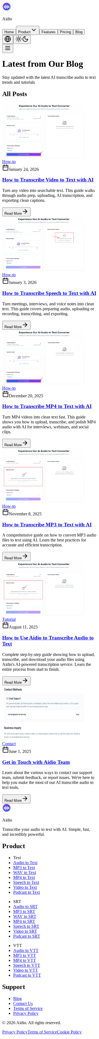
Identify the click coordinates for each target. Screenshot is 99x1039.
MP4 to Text (24, 877)
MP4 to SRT (24, 921)
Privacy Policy (25, 1013)
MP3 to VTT (24, 955)
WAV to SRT (24, 916)
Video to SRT (25, 931)
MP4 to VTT (24, 960)
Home (9, 32)
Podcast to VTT (27, 975)
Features (49, 32)
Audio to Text (25, 862)
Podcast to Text (26, 892)
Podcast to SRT (26, 936)
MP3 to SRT (24, 911)
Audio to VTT (25, 950)
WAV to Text (24, 872)
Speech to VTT (26, 965)
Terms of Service (28, 1008)
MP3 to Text (24, 867)
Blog (78, 32)
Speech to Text (26, 882)
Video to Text (25, 887)
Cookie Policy (69, 1032)
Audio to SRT (25, 906)
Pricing (65, 32)
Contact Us (23, 1003)
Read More (13, 213)
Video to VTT (25, 970)
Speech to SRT (26, 926)
